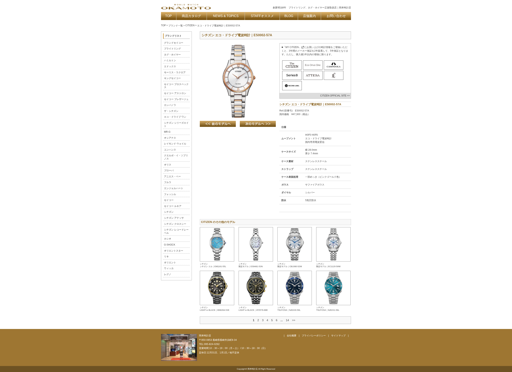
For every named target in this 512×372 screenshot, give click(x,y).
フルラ (167, 182)
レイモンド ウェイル (175, 143)
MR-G (167, 131)
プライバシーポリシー (314, 335)
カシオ (167, 238)
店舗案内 (309, 16)
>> (293, 320)
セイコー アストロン (175, 93)
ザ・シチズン (171, 111)
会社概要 (291, 335)
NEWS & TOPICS (226, 16)
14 (287, 320)
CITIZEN (190, 25)
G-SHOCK (169, 244)
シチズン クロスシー (175, 224)
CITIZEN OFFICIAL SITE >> (335, 95)
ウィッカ (169, 268)
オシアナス (170, 137)
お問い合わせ (336, 16)
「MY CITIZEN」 (292, 47)
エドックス (170, 66)
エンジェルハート (173, 188)
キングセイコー (172, 78)
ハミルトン (170, 60)
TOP (168, 16)
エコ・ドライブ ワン (175, 116)
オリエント (170, 262)
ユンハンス (170, 149)
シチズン (169, 212)
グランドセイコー (173, 42)
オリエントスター (173, 250)
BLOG (288, 16)
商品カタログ (191, 16)
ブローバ (169, 170)
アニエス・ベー (172, 176)
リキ (166, 256)
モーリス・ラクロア (175, 72)
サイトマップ (338, 335)
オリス (167, 164)
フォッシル (170, 194)
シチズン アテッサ (174, 218)
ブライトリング (172, 48)
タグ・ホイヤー (172, 54)
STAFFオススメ (262, 16)
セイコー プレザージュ (176, 99)
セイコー (169, 200)
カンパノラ (170, 105)
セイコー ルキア (172, 206)
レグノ (167, 274)
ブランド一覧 (175, 25)
